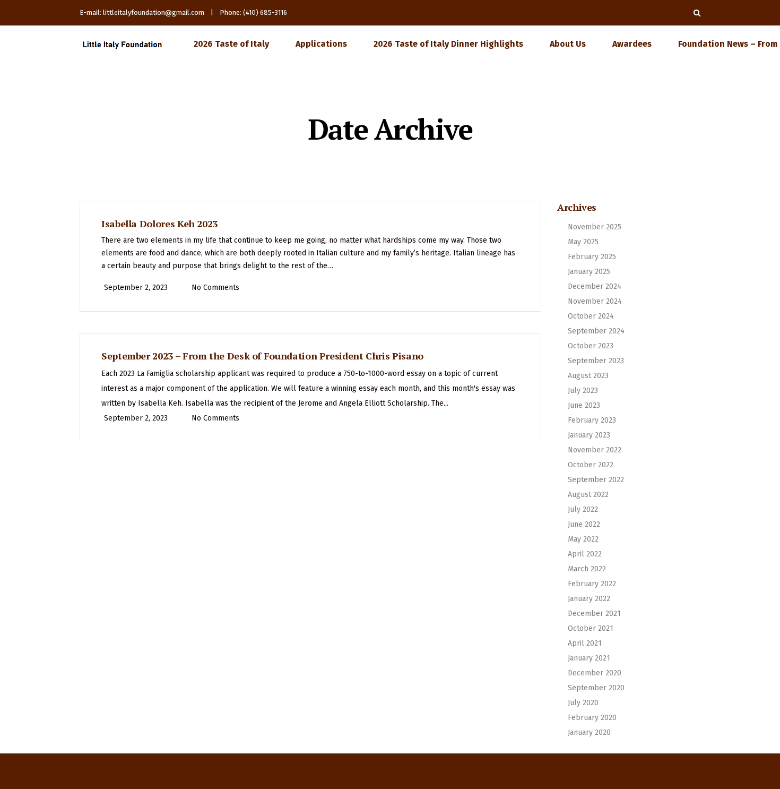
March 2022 (587, 568)
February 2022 (592, 583)
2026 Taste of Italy (231, 44)
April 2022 (585, 554)
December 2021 (594, 613)
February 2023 (592, 420)
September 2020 (596, 687)
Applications (321, 44)
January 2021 (589, 658)
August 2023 (588, 375)
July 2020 (583, 702)
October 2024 (591, 316)
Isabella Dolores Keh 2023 (159, 223)
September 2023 (596, 360)
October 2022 (590, 464)
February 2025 (592, 256)
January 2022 (589, 598)
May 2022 (583, 539)
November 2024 (595, 301)
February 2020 (592, 717)
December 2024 (594, 286)
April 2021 (585, 643)
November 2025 (594, 226)
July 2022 (583, 509)
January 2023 (589, 435)
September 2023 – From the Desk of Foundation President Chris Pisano (262, 355)
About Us (568, 44)
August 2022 (588, 494)
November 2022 (594, 449)
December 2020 (594, 672)
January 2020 (589, 732)
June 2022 (584, 524)
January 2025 (589, 271)
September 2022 (596, 479)
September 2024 (596, 331)
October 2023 (590, 345)
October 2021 (590, 628)
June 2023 (584, 405)
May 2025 (583, 241)
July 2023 (583, 390)
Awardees (632, 44)
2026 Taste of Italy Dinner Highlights (448, 44)
